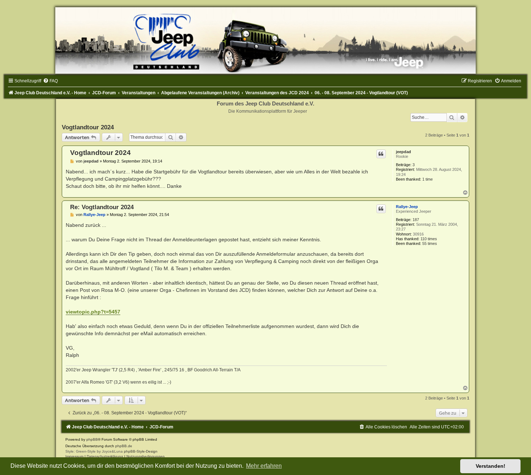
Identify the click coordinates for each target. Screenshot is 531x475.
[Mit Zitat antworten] (381, 154)
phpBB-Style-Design (140, 451)
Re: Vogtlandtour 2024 (102, 207)
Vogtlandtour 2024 (88, 127)
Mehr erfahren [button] (264, 466)
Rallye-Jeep (407, 206)
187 (416, 219)
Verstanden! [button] (490, 466)
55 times (429, 243)
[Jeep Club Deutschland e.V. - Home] (265, 40)
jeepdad (403, 152)
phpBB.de (123, 446)
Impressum (74, 456)
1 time (427, 179)
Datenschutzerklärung (105, 456)
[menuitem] (50, 80)
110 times (428, 239)
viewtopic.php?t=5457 (93, 312)
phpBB (92, 439)
